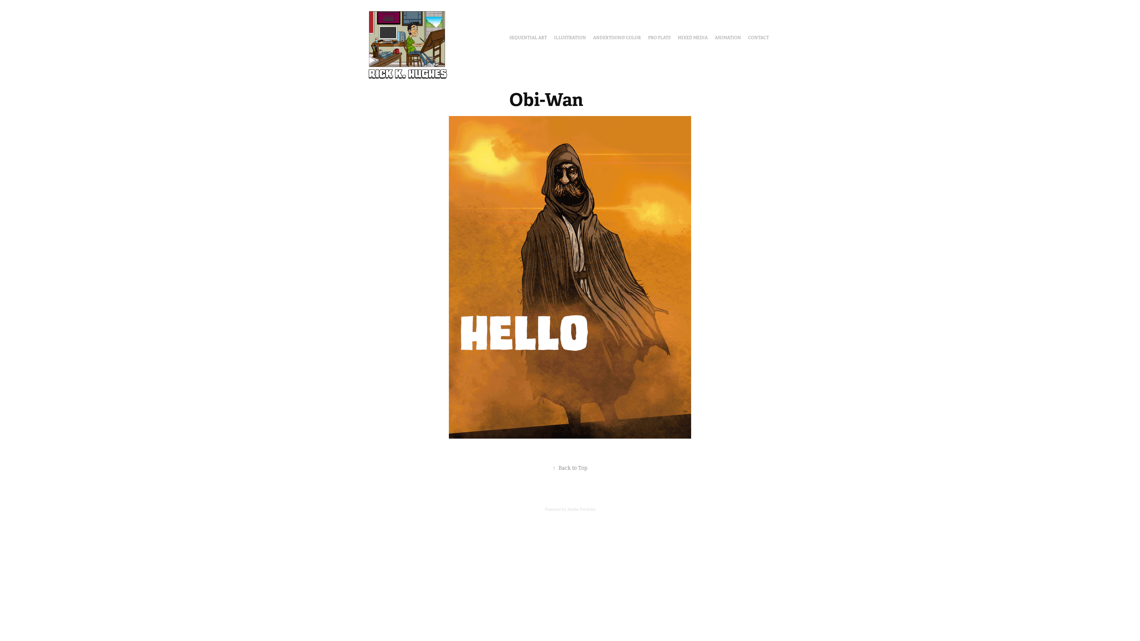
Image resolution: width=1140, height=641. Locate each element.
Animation (728, 37)
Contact (758, 37)
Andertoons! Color (617, 37)
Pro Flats (659, 37)
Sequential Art (528, 37)
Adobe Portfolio (581, 509)
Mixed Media (693, 37)
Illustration (570, 37)
